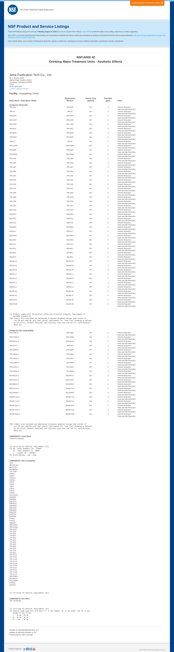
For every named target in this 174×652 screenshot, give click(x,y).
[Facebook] (27, 649)
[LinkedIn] (31, 649)
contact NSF (86, 32)
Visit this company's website (19, 89)
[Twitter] (24, 649)
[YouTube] (34, 649)
